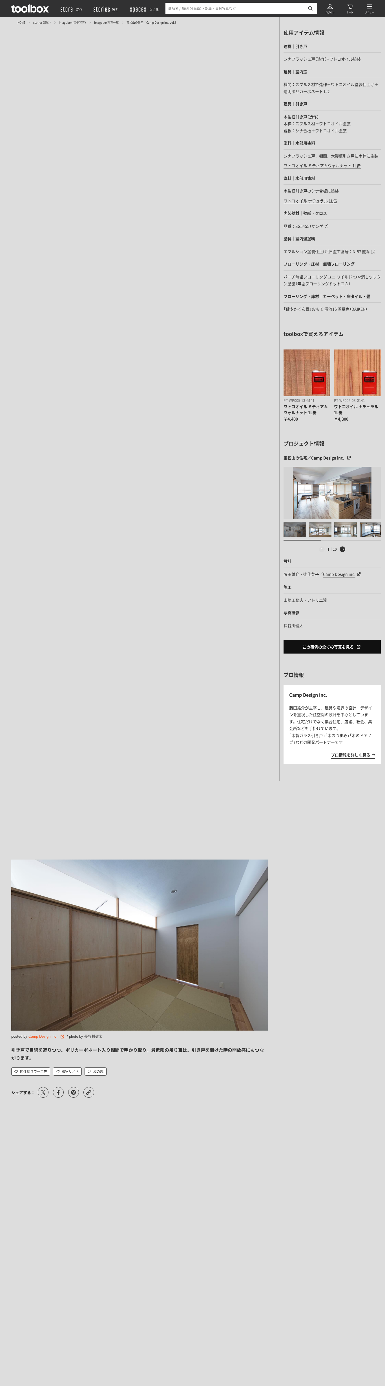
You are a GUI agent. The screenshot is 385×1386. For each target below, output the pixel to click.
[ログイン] (330, 8)
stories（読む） (42, 22)
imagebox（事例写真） (72, 22)
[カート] (350, 8)
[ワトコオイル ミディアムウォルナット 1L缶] (307, 372)
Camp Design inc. (42, 1036)
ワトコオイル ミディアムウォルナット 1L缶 (322, 165)
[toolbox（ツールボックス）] (30, 8)
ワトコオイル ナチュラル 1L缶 (310, 200)
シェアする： (23, 1092)
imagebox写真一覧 (106, 22)
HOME (21, 22)
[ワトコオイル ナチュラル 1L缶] (357, 372)
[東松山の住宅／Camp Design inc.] (332, 493)
